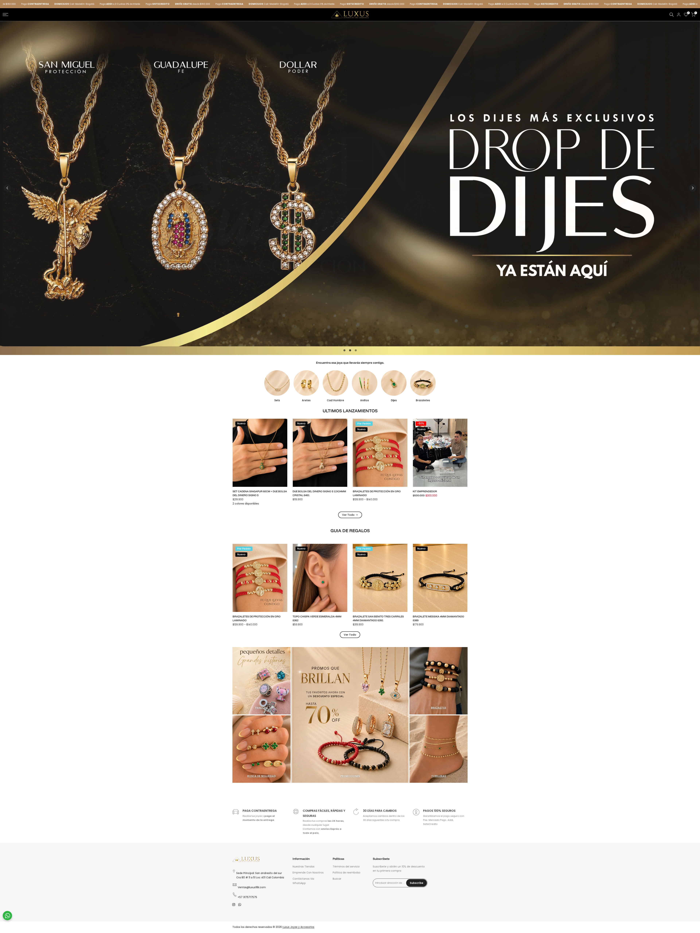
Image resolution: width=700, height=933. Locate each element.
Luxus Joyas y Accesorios (298, 927)
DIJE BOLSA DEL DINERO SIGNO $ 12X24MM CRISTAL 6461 (319, 493)
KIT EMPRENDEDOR (425, 491)
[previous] (7, 188)
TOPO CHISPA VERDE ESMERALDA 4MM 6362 (317, 618)
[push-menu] (5, 14)
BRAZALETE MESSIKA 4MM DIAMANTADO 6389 (438, 618)
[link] (350, 188)
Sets (277, 400)
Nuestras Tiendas (303, 866)
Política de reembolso (346, 872)
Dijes (394, 400)
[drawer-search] (672, 15)
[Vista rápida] (284, 432)
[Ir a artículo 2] (350, 350)
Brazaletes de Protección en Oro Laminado (377, 493)
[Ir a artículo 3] (356, 350)
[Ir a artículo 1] (344, 350)
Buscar (337, 879)
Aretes (306, 400)
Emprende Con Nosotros (308, 872)
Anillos (364, 400)
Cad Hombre (335, 400)
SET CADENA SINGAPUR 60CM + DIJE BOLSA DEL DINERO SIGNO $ (260, 493)
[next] (692, 188)
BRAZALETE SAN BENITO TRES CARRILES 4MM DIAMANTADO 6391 (378, 618)
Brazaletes (423, 400)
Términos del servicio (346, 866)
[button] (284, 424)
